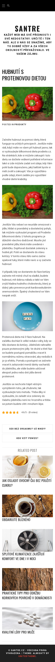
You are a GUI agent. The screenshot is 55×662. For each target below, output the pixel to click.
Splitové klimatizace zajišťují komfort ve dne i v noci (23, 556)
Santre (27, 28)
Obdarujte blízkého (16, 519)
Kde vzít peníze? (27, 438)
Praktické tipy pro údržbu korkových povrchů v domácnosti (27, 595)
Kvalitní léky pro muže (18, 632)
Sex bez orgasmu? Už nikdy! (27, 429)
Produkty (20, 124)
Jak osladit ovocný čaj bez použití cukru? (26, 483)
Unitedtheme (27, 656)
